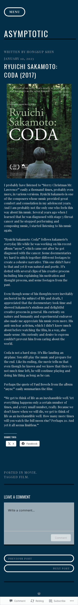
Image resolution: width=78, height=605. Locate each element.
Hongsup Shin (40, 52)
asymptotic (26, 33)
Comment (61, 537)
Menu (14, 12)
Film (23, 477)
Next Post (37, 568)
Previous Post (18, 558)
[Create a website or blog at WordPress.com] (39, 594)
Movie (30, 472)
